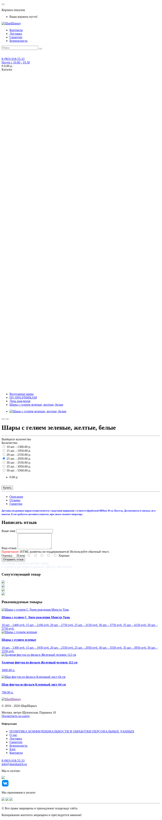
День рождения (19, 401)
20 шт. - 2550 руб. (62, 647)
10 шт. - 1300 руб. (13, 647)
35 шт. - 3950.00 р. (18, 466)
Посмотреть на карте (16, 716)
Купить (7, 487)
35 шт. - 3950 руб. (135, 647)
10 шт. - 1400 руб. (13, 625)
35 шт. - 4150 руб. (135, 625)
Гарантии (15, 37)
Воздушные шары (21, 394)
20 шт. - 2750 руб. (62, 625)
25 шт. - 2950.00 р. (18, 458)
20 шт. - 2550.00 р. (18, 454)
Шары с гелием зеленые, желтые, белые (36, 404)
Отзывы (14, 500)
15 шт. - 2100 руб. (37, 625)
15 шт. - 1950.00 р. (18, 450)
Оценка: (7, 555)
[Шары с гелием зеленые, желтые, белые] (37, 411)
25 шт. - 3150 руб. (86, 625)
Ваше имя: (9, 531)
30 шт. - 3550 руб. (110, 647)
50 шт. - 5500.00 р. (18, 470)
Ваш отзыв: (9, 548)
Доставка (15, 33)
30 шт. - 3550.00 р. (18, 462)
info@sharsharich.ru (14, 764)
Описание (16, 496)
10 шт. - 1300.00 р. (18, 446)
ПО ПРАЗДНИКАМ (23, 397)
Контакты (16, 30)
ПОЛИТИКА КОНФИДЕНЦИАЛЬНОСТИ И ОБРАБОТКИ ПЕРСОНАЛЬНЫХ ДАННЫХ (71, 731)
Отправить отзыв (13, 559)
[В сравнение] (7, 419)
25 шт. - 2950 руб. (86, 647)
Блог (12, 749)
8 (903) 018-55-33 (13, 760)
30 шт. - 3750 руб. (110, 625)
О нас (13, 735)
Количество (9, 442)
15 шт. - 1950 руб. (37, 647)
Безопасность (18, 40)
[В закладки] (3, 419)
